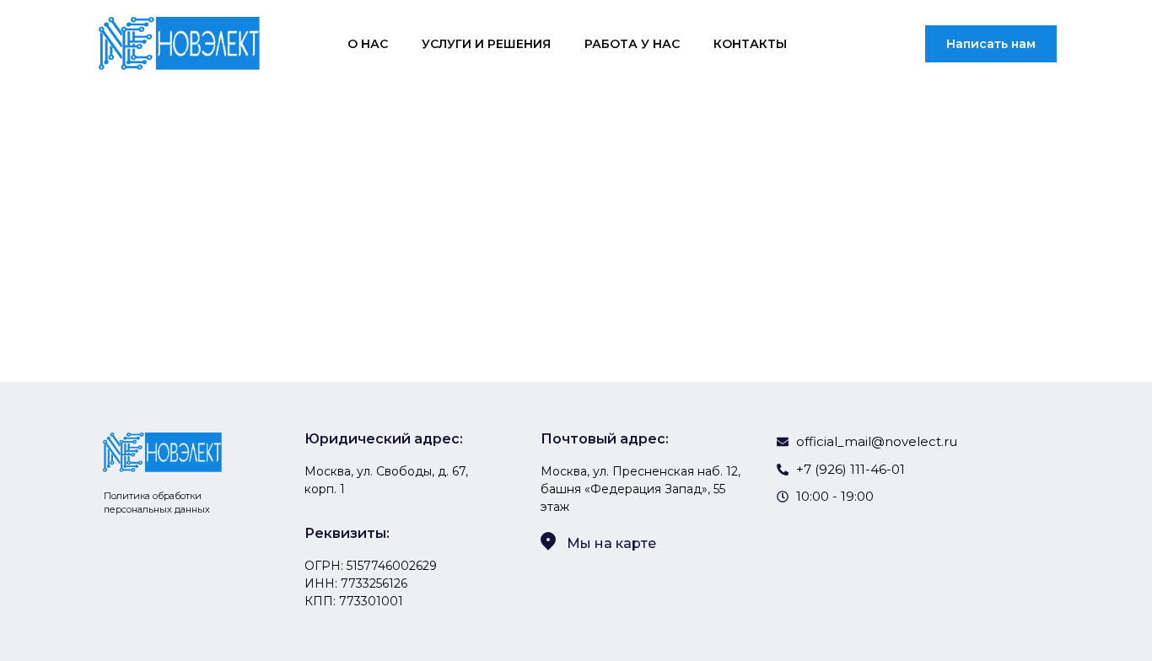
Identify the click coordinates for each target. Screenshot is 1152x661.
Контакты (750, 43)
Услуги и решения (486, 43)
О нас (367, 43)
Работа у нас (632, 43)
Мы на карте (611, 543)
